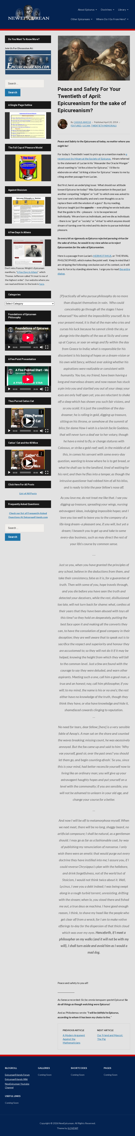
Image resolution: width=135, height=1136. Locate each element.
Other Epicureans (80, 19)
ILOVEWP (73, 1128)
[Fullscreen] (46, 347)
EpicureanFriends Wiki (16, 1079)
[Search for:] (28, 83)
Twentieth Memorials (104, 125)
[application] (28, 338)
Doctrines (106, 9)
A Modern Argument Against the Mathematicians (74, 1039)
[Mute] (41, 347)
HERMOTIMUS (102, 255)
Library (122, 9)
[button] (28, 421)
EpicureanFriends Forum (17, 1074)
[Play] (9, 347)
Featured (76, 125)
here (41, 284)
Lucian (86, 125)
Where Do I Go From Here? (111, 19)
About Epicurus (86, 9)
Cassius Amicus (82, 122)
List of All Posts (28, 493)
